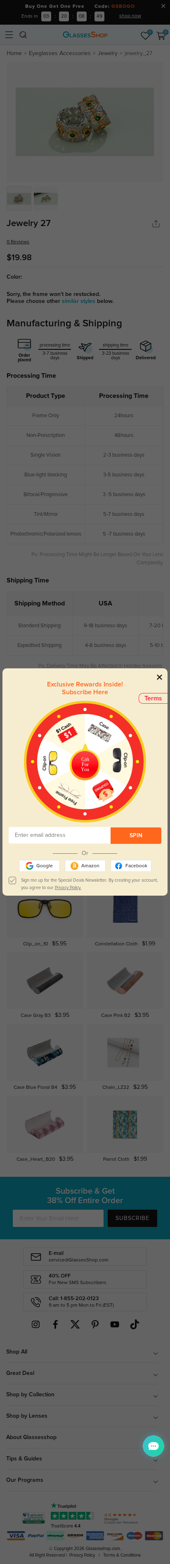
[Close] (159, 677)
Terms (153, 698)
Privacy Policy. (68, 887)
